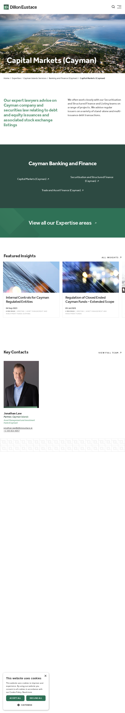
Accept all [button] (15, 698)
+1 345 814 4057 (12, 430)
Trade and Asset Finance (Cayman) (61, 190)
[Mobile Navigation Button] (119, 6)
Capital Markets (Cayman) (31, 179)
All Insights (110, 257)
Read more (27, 692)
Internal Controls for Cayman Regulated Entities (27, 299)
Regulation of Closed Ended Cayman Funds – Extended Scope (89, 299)
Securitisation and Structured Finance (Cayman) (91, 179)
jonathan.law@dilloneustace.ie (18, 428)
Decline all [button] (36, 698)
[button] (26, 705)
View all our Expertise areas (60, 223)
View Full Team (108, 352)
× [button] (45, 676)
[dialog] (26, 691)
